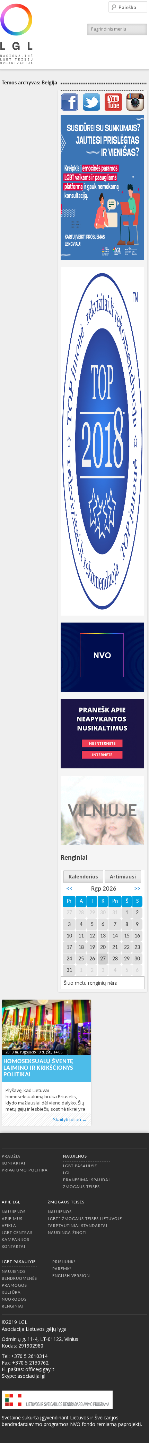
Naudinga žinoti (67, 1233)
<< (69, 889)
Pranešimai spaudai (86, 1180)
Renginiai (13, 1306)
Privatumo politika (25, 1170)
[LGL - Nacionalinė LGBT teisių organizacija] (16, 33)
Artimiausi (123, 876)
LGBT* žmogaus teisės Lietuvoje (85, 1219)
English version (71, 1276)
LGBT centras (17, 1233)
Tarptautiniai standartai (77, 1226)
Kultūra (11, 1292)
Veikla (9, 1226)
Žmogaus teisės (81, 1187)
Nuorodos (14, 1299)
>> (137, 889)
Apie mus (12, 1219)
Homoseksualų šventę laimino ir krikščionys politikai (38, 1068)
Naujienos (75, 1156)
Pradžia (11, 1156)
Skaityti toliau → (70, 1119)
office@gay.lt (39, 1369)
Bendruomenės (19, 1278)
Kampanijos (15, 1239)
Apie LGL (11, 1202)
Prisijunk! (64, 1262)
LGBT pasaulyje (80, 1166)
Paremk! (62, 1269)
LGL (66, 1173)
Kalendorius (83, 876)
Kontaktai (13, 1163)
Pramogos (14, 1285)
